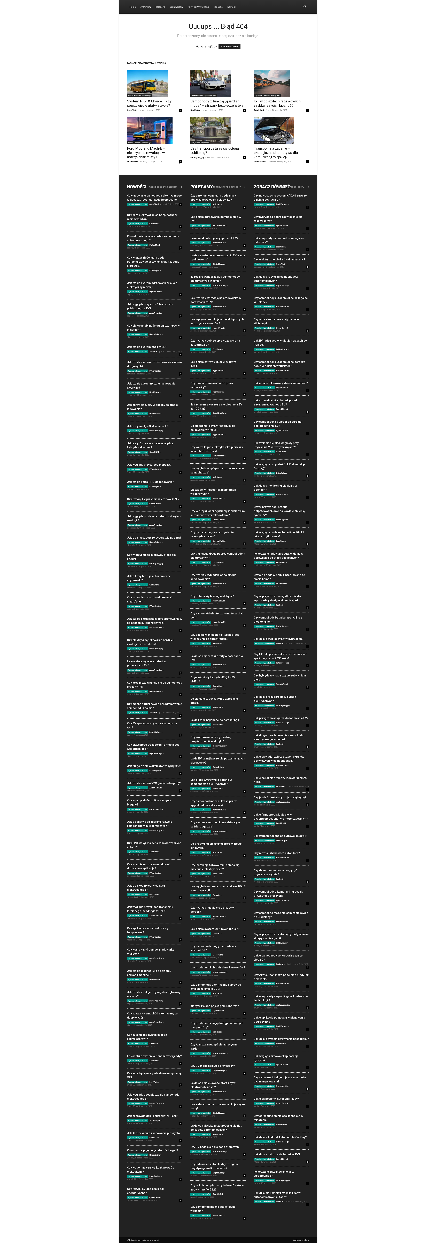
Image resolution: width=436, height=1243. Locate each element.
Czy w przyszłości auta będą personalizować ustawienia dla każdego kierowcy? (153, 261)
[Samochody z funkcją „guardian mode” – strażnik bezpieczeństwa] (218, 83)
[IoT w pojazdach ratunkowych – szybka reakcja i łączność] (281, 83)
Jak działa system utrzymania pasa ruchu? (281, 1039)
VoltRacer (154, 1043)
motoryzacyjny (197, 157)
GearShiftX (154, 223)
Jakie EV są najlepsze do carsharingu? (215, 720)
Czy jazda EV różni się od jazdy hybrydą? (280, 797)
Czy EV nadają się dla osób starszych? (215, 1147)
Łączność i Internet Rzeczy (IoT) (267, 95)
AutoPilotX (132, 110)
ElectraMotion (219, 541)
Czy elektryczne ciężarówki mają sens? (279, 259)
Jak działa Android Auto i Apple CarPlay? (280, 1137)
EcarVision (154, 894)
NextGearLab (219, 225)
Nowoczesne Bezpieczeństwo (203, 95)
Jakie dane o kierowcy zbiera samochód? (281, 383)
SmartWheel (260, 161)
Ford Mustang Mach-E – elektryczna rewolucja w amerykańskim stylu (146, 152)
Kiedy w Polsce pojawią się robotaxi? (214, 1006)
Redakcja (218, 6)
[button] (305, 7)
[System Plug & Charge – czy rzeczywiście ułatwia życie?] (154, 83)
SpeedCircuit (219, 519)
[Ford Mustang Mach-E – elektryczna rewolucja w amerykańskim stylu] (154, 130)
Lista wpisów (176, 6)
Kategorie (160, 6)
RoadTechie (132, 161)
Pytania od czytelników (137, 204)
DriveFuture (155, 413)
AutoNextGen (155, 313)
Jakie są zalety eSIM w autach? (147, 426)
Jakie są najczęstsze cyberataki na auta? (154, 537)
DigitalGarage (155, 291)
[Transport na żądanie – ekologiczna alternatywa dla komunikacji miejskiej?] (281, 130)
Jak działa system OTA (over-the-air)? (215, 929)
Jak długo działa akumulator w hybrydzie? (154, 766)
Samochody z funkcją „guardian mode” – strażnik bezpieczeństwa (217, 103)
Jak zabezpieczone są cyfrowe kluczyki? (281, 836)
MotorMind (154, 245)
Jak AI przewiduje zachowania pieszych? (153, 1133)
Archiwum (146, 6)
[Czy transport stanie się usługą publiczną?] (218, 130)
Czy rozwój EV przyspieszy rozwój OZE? (153, 499)
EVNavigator (155, 270)
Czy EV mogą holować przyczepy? (212, 1065)
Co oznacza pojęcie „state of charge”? (152, 1150)
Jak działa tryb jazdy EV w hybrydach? (278, 639)
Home (132, 6)
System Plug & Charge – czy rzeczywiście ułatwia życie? (149, 103)
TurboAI (153, 351)
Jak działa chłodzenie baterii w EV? (277, 1154)
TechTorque (154, 1120)
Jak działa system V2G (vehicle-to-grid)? (154, 783)
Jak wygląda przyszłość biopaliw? (149, 464)
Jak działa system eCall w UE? (147, 347)
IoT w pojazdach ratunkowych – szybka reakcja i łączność (279, 103)
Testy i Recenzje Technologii (139, 95)
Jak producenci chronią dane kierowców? (217, 967)
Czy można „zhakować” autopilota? (277, 853)
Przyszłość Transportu (200, 142)
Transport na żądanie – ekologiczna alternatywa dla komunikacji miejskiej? (276, 152)
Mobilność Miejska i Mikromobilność (270, 142)
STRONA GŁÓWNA (229, 47)
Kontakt (231, 6)
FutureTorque (155, 830)
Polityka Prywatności (198, 6)
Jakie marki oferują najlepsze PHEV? (214, 238)
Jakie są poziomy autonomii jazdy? (276, 1098)
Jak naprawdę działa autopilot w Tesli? (152, 1116)
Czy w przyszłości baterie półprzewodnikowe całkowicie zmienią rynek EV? (279, 511)
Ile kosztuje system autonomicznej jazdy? (154, 1056)
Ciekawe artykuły (301, 1239)
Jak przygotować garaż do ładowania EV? (281, 718)
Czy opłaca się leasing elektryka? (212, 596)
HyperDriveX (155, 334)
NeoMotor (195, 110)
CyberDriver (155, 503)
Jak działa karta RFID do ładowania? (150, 482)
